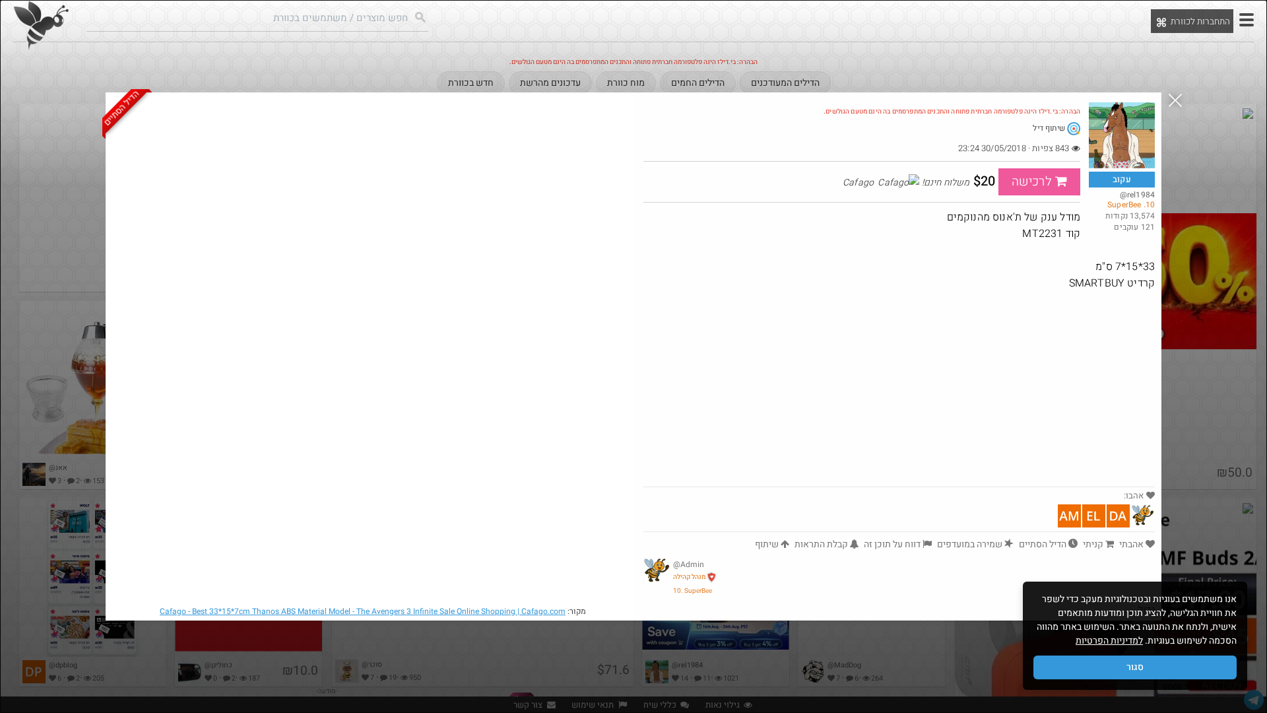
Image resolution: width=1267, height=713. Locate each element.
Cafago (363, 611)
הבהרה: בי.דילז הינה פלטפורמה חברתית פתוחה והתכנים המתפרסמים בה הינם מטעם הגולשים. (952, 111)
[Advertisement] (899, 387)
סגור (1135, 667)
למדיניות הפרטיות (1109, 641)
